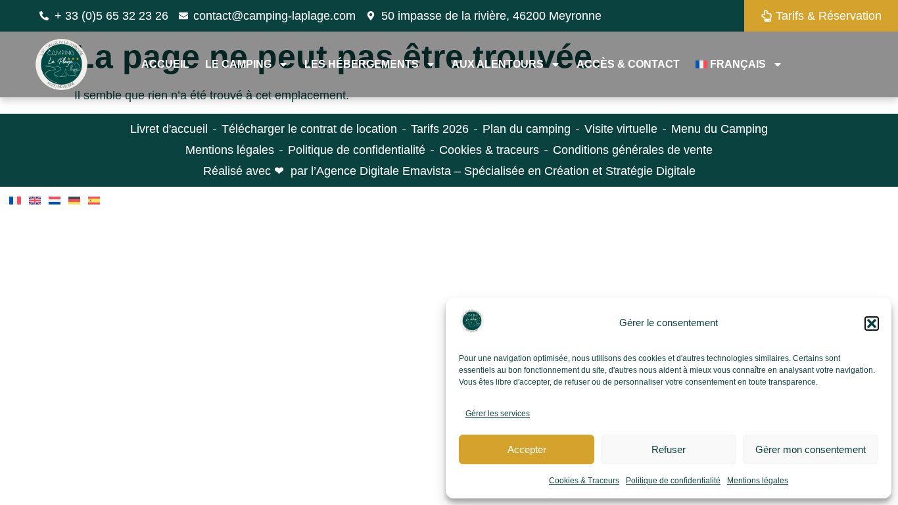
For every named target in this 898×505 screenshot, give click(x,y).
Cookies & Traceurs (584, 480)
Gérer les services (497, 413)
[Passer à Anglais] (35, 200)
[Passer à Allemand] (74, 200)
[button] (871, 323)
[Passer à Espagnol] (94, 200)
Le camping (238, 64)
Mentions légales (757, 480)
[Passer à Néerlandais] (54, 200)
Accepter (527, 449)
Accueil (165, 64)
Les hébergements (361, 64)
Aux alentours (498, 64)
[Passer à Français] (15, 200)
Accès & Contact (628, 64)
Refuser (668, 449)
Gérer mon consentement (810, 449)
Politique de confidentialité (673, 480)
